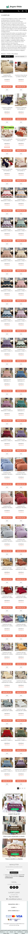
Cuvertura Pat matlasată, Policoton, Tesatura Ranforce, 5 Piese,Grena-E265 (21, 506)
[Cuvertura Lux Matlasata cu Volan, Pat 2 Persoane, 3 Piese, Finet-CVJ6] (21, 222)
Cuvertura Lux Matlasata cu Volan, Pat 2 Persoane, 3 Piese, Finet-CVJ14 (21, 350)
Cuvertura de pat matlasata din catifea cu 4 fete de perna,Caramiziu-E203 (21, 568)
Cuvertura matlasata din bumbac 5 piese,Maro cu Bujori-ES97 (7, 139)
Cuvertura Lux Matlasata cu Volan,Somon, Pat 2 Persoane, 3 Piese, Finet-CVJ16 (7, 380)
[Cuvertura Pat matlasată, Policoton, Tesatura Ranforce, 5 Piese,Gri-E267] (7, 531)
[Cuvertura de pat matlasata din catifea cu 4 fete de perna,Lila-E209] (7, 647)
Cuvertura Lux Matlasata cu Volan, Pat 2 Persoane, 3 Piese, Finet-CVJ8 (21, 259)
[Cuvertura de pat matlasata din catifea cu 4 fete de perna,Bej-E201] (7, 562)
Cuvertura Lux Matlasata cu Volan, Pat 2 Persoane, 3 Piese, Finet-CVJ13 (7, 350)
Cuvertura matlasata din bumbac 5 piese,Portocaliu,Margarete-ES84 (21, 139)
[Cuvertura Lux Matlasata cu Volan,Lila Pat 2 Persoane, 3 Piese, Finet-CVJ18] (7, 403)
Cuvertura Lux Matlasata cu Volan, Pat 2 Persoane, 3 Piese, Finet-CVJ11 (7, 320)
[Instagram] (17, 887)
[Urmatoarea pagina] (25, 788)
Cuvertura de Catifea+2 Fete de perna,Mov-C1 (21, 770)
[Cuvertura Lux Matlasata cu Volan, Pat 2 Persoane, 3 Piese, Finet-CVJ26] (7, 732)
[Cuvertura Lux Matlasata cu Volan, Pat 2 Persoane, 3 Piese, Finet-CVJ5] (7, 222)
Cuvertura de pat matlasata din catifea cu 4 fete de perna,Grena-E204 (7, 596)
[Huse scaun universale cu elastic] (14, 825)
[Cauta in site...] (26, 11)
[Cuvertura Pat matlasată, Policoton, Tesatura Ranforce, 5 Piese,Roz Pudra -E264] (7, 498)
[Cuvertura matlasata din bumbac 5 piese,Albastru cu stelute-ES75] (7, 100)
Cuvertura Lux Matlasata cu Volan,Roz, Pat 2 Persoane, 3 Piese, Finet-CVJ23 (21, 439)
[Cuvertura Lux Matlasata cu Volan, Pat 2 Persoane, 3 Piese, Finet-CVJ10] (21, 283)
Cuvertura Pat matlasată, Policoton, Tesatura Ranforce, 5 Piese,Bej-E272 (7, 75)
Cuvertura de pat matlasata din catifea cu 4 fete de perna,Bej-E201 (7, 568)
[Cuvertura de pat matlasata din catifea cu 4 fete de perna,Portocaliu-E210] (21, 647)
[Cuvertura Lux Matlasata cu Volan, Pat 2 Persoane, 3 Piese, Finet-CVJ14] (21, 343)
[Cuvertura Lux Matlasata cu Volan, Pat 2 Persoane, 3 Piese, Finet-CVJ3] (21, 192)
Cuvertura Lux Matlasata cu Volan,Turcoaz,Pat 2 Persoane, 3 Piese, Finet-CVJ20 (21, 409)
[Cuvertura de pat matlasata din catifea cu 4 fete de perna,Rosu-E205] (21, 590)
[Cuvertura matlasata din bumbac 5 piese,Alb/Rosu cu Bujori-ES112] (21, 162)
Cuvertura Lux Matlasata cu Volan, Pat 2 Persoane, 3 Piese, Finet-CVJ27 (21, 739)
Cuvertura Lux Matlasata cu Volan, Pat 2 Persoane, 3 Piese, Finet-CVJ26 (7, 739)
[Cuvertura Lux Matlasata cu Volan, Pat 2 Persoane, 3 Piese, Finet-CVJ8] (21, 252)
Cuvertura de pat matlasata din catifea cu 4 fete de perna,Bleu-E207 (21, 625)
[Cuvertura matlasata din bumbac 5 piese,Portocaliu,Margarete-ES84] (21, 132)
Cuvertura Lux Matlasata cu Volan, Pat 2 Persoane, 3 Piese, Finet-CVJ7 (7, 259)
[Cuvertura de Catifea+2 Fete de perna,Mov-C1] (21, 762)
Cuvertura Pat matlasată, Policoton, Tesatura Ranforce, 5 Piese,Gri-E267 (7, 540)
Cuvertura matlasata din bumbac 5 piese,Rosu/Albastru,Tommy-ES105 (7, 169)
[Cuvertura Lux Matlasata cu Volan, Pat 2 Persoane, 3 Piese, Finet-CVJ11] (7, 313)
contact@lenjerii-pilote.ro (15, 899)
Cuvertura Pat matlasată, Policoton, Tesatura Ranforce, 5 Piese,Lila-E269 (21, 540)
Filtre (8, 56)
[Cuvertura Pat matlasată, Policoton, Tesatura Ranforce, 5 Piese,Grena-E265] (21, 498)
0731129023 (15, 897)
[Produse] (2, 11)
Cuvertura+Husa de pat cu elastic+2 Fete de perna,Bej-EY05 (21, 75)
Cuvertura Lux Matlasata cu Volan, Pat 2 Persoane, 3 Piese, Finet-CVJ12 (21, 320)
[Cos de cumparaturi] (22, 11)
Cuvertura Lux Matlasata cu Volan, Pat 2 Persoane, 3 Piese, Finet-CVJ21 (7, 439)
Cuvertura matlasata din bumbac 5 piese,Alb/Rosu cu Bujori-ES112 (21, 169)
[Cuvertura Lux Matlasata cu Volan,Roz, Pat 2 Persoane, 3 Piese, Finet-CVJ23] (21, 433)
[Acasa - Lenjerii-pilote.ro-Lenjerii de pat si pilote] (14, 7)
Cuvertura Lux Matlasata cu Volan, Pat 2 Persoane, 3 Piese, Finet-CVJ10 (21, 290)
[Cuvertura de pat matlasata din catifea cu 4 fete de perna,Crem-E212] (7, 675)
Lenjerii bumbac (20, 931)
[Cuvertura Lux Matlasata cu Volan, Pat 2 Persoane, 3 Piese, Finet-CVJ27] (21, 732)
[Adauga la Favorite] (7, 90)
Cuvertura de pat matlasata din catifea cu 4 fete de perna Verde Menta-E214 (7, 709)
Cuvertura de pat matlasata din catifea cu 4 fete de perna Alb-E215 (21, 709)
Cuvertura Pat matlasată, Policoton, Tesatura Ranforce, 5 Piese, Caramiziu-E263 (21, 473)
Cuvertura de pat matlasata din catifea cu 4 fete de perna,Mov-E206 (7, 625)
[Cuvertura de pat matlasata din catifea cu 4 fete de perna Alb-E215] (21, 703)
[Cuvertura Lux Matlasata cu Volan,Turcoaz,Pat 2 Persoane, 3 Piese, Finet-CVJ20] (21, 403)
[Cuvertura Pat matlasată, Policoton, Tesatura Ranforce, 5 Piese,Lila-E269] (21, 531)
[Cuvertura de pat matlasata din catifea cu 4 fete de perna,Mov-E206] (7, 618)
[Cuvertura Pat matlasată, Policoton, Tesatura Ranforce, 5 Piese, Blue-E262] (7, 464)
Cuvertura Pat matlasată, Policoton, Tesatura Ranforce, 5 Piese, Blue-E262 (7, 473)
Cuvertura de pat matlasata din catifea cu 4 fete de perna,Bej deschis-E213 (21, 681)
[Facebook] (11, 887)
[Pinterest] (14, 887)
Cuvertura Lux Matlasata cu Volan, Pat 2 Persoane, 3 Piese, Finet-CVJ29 (7, 770)
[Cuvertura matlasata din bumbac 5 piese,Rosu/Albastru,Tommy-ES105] (7, 162)
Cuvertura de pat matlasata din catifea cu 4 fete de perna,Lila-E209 (7, 653)
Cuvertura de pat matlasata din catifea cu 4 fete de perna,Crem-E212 (7, 681)
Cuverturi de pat (12, 931)
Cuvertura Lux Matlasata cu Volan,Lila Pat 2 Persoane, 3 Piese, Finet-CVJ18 (7, 409)
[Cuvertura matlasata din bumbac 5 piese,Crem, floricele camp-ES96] (21, 99)
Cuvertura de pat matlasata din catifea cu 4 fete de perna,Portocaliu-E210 (21, 653)
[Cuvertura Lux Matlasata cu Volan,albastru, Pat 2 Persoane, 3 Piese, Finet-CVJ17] (21, 373)
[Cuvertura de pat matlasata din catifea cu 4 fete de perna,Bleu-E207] (21, 618)
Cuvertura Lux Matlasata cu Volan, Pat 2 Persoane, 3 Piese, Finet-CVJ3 (21, 199)
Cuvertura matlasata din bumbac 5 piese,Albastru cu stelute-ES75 (7, 108)
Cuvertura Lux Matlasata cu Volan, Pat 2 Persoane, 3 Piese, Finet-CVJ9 (7, 290)
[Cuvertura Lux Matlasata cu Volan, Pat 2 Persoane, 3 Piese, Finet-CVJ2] (7, 192)
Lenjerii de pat (1, 931)
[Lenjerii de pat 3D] (14, 803)
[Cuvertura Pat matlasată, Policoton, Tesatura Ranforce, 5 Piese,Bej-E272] (7, 67)
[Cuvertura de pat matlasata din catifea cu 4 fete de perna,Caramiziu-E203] (21, 562)
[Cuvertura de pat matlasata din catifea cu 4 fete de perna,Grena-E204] (7, 590)
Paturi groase (26, 931)
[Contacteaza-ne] (18, 11)
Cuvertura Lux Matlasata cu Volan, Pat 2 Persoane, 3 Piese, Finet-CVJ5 (7, 229)
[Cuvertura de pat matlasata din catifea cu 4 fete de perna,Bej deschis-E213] (21, 675)
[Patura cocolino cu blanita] (14, 848)
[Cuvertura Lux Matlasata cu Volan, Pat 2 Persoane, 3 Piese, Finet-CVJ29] (7, 762)
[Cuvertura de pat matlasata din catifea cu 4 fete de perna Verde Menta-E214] (7, 703)
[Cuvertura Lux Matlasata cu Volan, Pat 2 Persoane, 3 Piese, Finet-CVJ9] (7, 283)
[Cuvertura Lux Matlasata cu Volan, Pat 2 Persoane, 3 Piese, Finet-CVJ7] (7, 252)
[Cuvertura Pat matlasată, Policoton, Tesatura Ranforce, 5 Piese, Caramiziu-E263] (21, 464)
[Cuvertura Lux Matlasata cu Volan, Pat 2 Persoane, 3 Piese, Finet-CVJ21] (7, 432)
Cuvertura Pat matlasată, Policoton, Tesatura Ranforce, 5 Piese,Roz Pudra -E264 (7, 506)
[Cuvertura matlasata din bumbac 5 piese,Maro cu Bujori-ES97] (7, 132)
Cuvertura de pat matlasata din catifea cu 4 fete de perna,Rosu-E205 (21, 596)
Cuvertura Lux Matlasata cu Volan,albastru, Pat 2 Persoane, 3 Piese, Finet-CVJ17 (21, 380)
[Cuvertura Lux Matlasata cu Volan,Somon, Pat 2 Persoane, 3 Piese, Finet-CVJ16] (7, 373)
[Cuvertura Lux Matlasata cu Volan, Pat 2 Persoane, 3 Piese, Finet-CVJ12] (21, 313)
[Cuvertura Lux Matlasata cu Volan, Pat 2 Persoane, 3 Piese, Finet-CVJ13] (7, 343)
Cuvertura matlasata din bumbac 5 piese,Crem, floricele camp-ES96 (21, 108)
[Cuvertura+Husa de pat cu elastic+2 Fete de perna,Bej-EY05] (21, 67)
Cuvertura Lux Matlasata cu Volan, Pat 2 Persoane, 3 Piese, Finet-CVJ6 (21, 229)
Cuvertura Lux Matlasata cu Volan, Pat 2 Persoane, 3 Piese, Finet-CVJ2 (7, 199)
